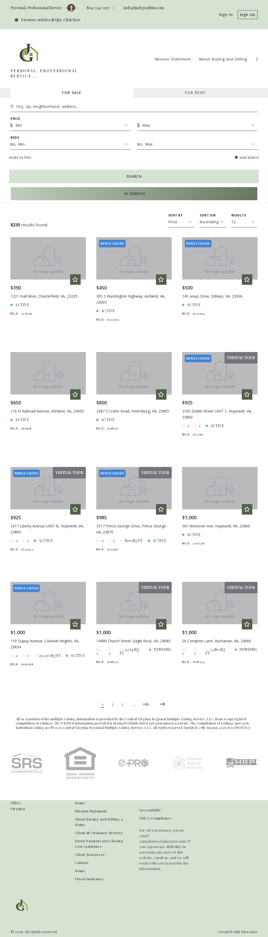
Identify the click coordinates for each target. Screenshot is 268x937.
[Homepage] (28, 53)
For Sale (71, 92)
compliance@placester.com (162, 841)
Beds (14, 137)
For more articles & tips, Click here (51, 19)
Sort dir (208, 215)
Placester (249, 931)
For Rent (195, 92)
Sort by (175, 215)
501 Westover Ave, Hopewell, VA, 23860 (216, 525)
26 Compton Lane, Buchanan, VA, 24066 (216, 640)
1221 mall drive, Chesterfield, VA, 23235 (43, 296)
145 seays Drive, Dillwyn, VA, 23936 (212, 296)
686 (146, 704)
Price (15, 118)
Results (238, 215)
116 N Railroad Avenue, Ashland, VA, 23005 (47, 411)
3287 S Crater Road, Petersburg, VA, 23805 (132, 411)
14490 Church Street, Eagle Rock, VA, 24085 (133, 640)
